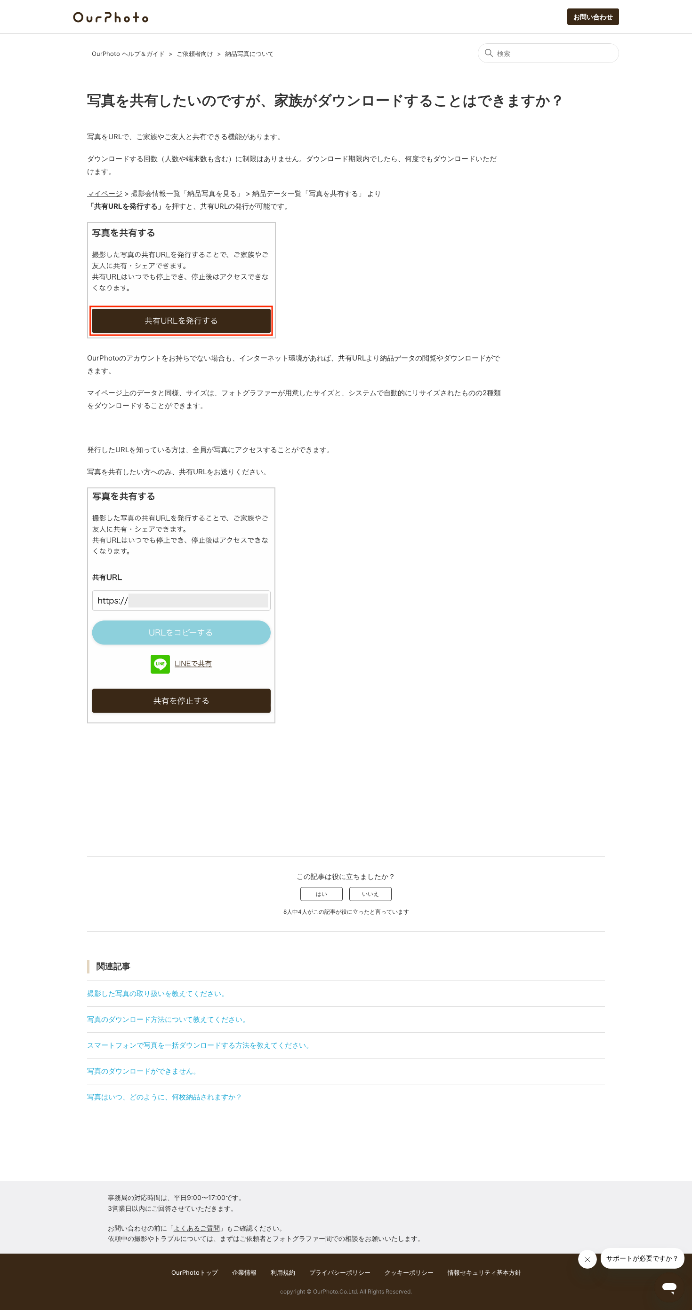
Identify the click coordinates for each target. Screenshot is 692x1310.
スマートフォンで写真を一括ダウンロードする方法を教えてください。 (200, 1045)
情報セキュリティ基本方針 (484, 1272)
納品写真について (249, 53)
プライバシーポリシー (339, 1272)
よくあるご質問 (197, 1228)
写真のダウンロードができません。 (143, 1071)
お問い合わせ (593, 17)
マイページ (104, 193)
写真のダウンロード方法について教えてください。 (168, 1019)
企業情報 (244, 1272)
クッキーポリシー (409, 1272)
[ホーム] (110, 16)
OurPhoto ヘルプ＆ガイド (128, 53)
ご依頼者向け (195, 53)
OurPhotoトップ (194, 1272)
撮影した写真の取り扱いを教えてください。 (157, 993)
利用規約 (283, 1272)
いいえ (370, 893)
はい (321, 893)
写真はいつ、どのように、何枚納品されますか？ (164, 1096)
